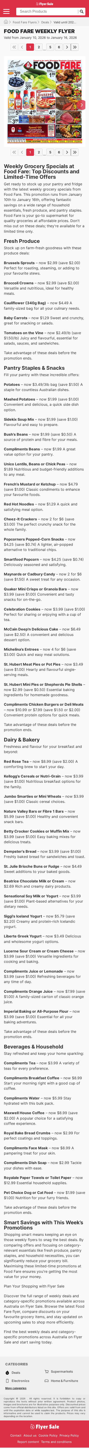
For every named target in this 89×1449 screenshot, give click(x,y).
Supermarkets (62, 1371)
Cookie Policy (48, 1435)
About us (30, 1435)
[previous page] (22, 47)
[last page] (75, 47)
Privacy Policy (69, 1435)
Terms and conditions (56, 1442)
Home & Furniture (64, 1381)
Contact (15, 1435)
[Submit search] (81, 11)
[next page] (67, 47)
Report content (28, 1442)
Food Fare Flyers (25, 22)
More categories (15, 1388)
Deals (45, 22)
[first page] (14, 47)
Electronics (20, 1381)
